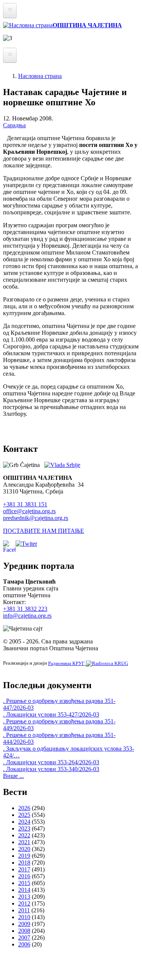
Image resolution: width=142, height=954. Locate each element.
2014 (24, 890)
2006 (24, 944)
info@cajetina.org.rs (27, 615)
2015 (24, 883)
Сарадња (14, 125)
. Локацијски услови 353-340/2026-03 (51, 769)
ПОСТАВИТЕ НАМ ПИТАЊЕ (43, 531)
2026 (24, 808)
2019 (24, 856)
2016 (24, 876)
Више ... (13, 776)
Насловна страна (40, 76)
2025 (24, 815)
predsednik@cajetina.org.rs (35, 518)
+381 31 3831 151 (25, 504)
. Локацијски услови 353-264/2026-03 (51, 762)
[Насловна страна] (28, 25)
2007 (24, 937)
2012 (24, 903)
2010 (24, 917)
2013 (24, 896)
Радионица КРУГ (67, 663)
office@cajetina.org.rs (29, 511)
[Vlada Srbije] (62, 465)
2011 (24, 910)
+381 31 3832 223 (25, 609)
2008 (24, 930)
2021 (24, 842)
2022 (24, 835)
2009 (24, 924)
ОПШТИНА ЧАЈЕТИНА (87, 25)
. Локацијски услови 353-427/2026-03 (51, 714)
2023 (24, 828)
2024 (24, 821)
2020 (24, 849)
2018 (24, 862)
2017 (24, 869)
